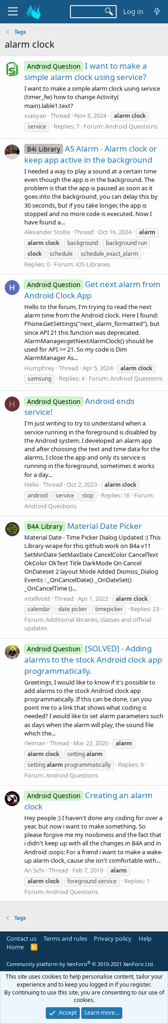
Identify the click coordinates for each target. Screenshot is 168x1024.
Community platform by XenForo (80, 963)
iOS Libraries (93, 264)
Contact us (21, 938)
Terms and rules (65, 938)
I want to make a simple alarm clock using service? (85, 71)
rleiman (34, 743)
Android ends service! (79, 407)
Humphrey (39, 368)
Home (15, 947)
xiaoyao (35, 115)
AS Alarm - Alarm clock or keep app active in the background (90, 154)
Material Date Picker (84, 525)
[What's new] (157, 11)
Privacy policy (113, 938)
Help (145, 938)
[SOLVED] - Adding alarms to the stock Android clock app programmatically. (93, 659)
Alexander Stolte (47, 232)
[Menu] (13, 11)
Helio (31, 484)
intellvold (37, 598)
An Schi (34, 870)
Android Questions (131, 126)
